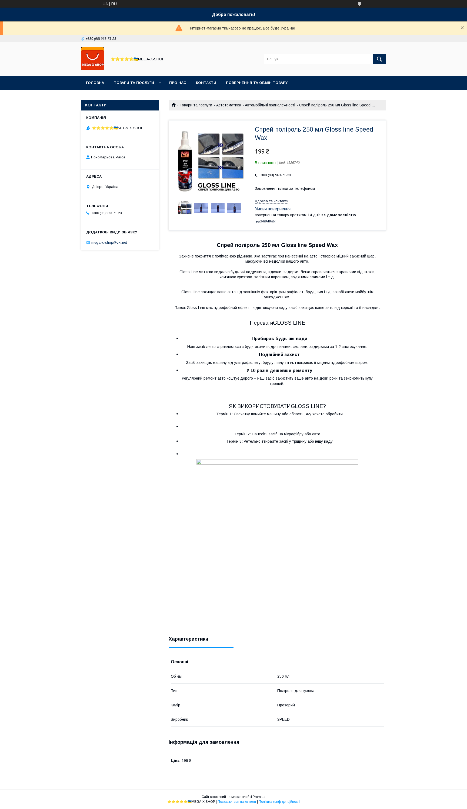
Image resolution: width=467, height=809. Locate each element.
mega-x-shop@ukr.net (109, 242)
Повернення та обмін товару (257, 83)
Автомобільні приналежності (270, 105)
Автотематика (228, 105)
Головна (95, 83)
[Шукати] (379, 59)
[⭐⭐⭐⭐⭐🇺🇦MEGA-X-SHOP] (92, 69)
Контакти (206, 83)
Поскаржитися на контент (237, 802)
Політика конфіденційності (279, 802)
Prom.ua (259, 797)
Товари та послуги (134, 83)
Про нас (177, 83)
